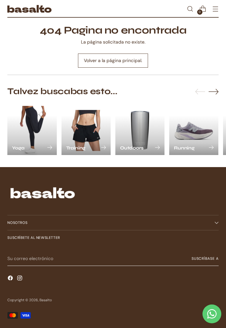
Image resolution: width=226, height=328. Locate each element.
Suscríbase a (205, 258)
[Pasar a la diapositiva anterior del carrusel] (200, 92)
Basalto (45, 300)
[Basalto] (29, 9)
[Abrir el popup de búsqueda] (190, 9)
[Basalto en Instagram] (20, 279)
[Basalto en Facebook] (10, 279)
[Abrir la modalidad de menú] (216, 9)
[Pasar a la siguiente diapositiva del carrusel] (214, 91)
